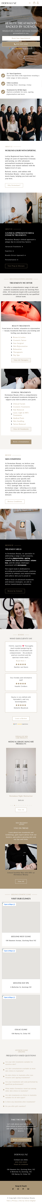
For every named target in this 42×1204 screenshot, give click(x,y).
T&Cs (8, 1201)
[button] (29, 3)
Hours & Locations (21, 1164)
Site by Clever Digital (27, 1201)
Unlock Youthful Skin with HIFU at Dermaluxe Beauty (21, 874)
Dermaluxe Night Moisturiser (21, 796)
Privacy (15, 1201)
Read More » (21, 661)
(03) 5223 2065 (21, 1162)
